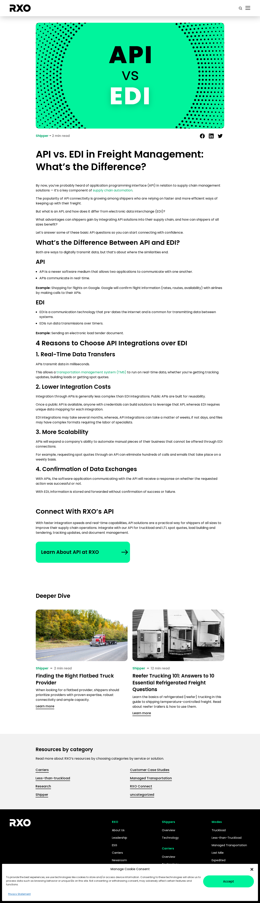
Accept (228, 881)
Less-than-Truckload (227, 838)
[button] (252, 869)
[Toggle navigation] (247, 8)
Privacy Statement (19, 894)
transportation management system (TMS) (91, 372)
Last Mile (218, 853)
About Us (118, 830)
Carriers (42, 770)
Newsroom (119, 860)
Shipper (42, 135)
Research (43, 786)
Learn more (45, 706)
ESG (114, 845)
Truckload (219, 830)
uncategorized (142, 794)
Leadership (119, 838)
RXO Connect (141, 786)
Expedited (218, 860)
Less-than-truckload (53, 778)
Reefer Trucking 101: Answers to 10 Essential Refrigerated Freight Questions (173, 682)
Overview (168, 830)
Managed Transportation (151, 778)
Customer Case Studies (149, 770)
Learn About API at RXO (70, 552)
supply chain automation (112, 190)
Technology (170, 838)
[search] (240, 8)
